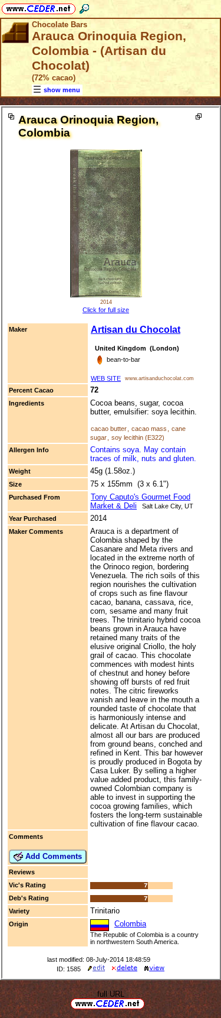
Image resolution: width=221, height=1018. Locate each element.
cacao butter (109, 428)
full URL (110, 994)
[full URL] (149, 1002)
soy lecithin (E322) (137, 437)
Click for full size (106, 309)
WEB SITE (106, 378)
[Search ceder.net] (84, 6)
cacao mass (149, 428)
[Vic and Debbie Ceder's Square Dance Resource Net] (38, 6)
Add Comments (52, 856)
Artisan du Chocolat (135, 330)
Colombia (130, 923)
